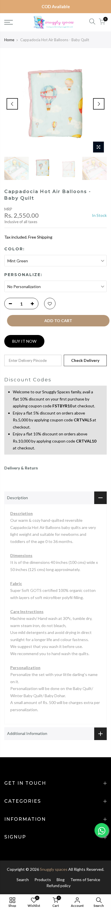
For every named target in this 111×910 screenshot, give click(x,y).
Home (9, 39)
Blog (61, 879)
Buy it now (24, 341)
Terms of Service (85, 879)
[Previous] (12, 104)
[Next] (98, 104)
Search (23, 879)
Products (42, 879)
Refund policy (58, 885)
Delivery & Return (21, 467)
